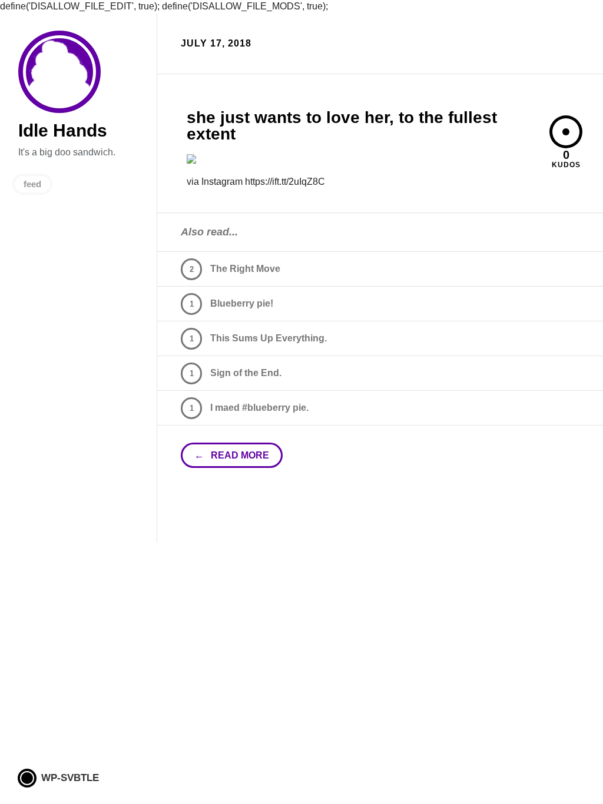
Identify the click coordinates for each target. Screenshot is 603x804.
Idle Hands (59, 71)
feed (32, 184)
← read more (231, 455)
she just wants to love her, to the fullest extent (342, 125)
